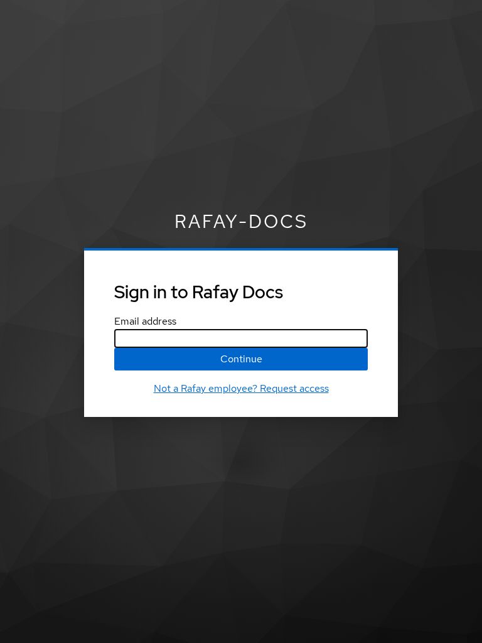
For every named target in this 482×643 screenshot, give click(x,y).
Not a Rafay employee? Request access (241, 388)
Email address (145, 321)
